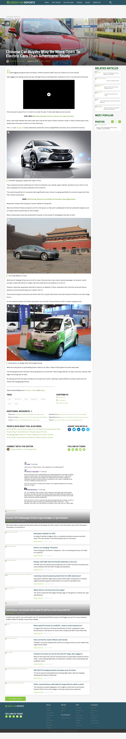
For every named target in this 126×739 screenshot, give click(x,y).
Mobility (48, 710)
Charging (48, 708)
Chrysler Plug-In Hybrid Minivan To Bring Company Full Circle (27, 431)
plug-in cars (34, 399)
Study (16, 403)
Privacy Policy (95, 722)
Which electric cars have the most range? (49, 590)
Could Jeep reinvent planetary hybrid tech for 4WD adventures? (57, 576)
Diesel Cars (49, 725)
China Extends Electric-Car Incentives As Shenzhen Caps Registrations (51, 199)
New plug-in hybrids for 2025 (44, 533)
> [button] (119, 121)
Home (8, 16)
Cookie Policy (94, 720)
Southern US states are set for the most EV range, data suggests (58, 654)
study (11, 127)
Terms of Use (95, 715)
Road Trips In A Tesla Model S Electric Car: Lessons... (24, 420)
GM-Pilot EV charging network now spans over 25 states (55, 670)
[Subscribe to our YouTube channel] (80, 449)
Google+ (42, 390)
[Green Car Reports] (21, 2)
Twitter (34, 390)
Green (26, 399)
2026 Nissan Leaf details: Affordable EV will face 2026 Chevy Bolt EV (38, 609)
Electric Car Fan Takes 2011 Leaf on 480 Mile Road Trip (65, 420)
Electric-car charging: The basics (46, 547)
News (47, 2)
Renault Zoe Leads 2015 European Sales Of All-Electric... (28, 417)
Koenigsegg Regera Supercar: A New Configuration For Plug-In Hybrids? (30, 434)
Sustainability (50, 713)
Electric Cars (69, 2)
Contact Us (94, 710)
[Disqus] (49, 482)
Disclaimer (94, 718)
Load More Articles (15, 698)
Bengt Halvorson (10, 521)
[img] (69, 429)
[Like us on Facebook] (69, 449)
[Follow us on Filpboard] (84, 449)
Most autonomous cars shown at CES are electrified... (68, 414)
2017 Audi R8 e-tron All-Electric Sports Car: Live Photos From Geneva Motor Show (33, 429)
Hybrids (79, 2)
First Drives (56, 2)
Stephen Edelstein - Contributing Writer (23, 449)
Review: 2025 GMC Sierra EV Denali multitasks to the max (55, 562)
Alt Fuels (48, 722)
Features (49, 727)
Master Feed (79, 710)
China (9, 399)
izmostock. (75, 731)
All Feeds (78, 708)
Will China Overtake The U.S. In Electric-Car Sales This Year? (53, 116)
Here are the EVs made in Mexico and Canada (50, 640)
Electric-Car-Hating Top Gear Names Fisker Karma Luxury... (69, 417)
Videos (63, 710)
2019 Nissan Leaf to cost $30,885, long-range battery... (26, 414)
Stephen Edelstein (17, 61)
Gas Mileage (49, 715)
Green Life (97, 2)
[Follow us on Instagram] (76, 449)
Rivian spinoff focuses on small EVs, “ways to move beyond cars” (58, 625)
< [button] (112, 121)
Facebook (28, 390)
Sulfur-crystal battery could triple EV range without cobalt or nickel (59, 684)
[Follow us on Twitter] (72, 449)
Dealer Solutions (66, 718)
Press (92, 713)
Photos (63, 708)
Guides (87, 2)
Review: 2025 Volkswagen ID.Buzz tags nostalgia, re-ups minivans (37, 517)
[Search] (115, 2)
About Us (93, 708)
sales (9, 403)
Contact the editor (63, 403)
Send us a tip (61, 397)
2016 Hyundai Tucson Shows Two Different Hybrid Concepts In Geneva (30, 437)
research (43, 399)
